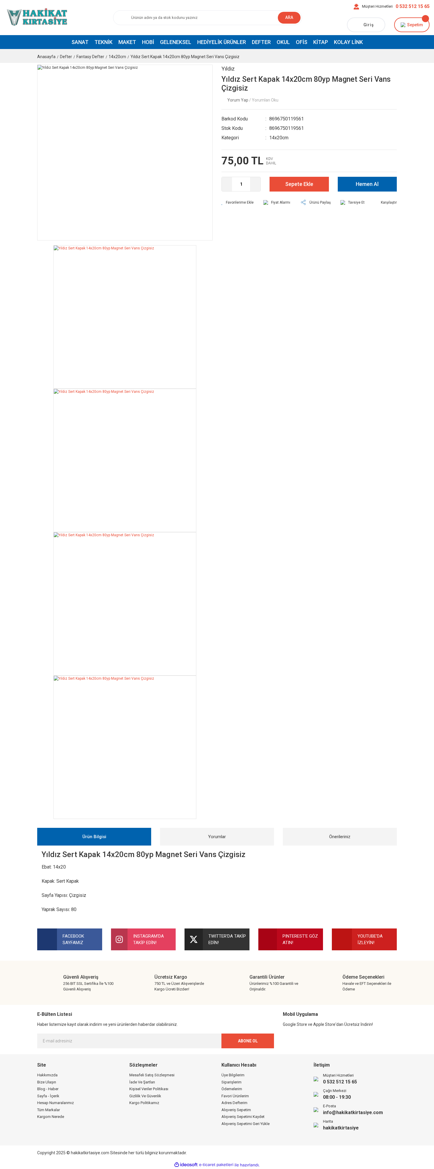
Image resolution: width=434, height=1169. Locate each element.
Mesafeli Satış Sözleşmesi (151, 1075)
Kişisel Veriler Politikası (148, 1089)
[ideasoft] (186, 1165)
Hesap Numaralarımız (55, 1103)
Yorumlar (217, 836)
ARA (289, 17)
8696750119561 (286, 119)
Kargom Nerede (50, 1116)
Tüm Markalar (48, 1110)
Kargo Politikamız (144, 1103)
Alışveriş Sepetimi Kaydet (243, 1116)
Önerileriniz (339, 836)
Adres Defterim (234, 1103)
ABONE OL (248, 1041)
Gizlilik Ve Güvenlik (145, 1096)
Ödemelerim (231, 1089)
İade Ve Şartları (142, 1082)
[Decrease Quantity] (227, 184)
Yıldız (228, 68)
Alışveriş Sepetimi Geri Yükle (245, 1123)
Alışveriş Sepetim (236, 1110)
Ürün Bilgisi (94, 836)
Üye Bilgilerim (232, 1075)
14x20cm (278, 137)
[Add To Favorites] (237, 202)
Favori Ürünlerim (235, 1096)
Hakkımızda (47, 1075)
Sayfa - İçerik (48, 1096)
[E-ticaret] (216, 1165)
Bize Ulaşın (46, 1082)
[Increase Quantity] (255, 184)
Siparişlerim (231, 1082)
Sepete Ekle (299, 184)
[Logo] (36, 17)
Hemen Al (367, 184)
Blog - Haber (47, 1089)
